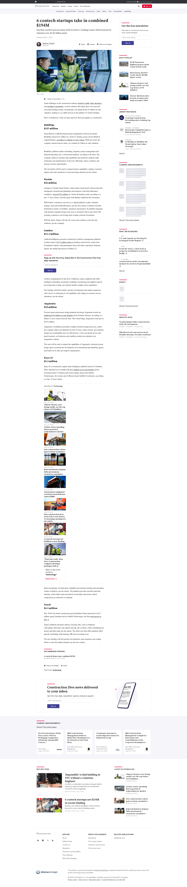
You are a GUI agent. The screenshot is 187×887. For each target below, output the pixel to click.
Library (70, 6)
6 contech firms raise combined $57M (59, 656)
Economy (81, 11)
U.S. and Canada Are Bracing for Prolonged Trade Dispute (133, 239)
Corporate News (70, 11)
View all (121, 153)
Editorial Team (67, 841)
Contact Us (66, 845)
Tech (110, 11)
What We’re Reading (70, 858)
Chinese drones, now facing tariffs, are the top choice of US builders (139, 86)
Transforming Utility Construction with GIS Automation (134, 323)
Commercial (60, 11)
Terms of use (83, 880)
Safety (104, 11)
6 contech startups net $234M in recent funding (82, 801)
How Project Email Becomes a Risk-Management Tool (138, 131)
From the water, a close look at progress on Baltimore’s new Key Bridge (133, 251)
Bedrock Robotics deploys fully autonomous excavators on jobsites (137, 811)
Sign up (148, 6)
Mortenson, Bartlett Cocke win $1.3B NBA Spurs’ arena (139, 75)
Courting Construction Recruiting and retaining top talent (137, 120)
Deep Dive (55, 6)
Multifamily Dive (61, 1)
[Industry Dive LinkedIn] (38, 840)
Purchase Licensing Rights (72, 852)
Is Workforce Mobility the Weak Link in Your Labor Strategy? (136, 144)
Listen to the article (56, 99)
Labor (98, 11)
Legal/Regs (127, 11)
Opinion (63, 6)
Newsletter (66, 848)
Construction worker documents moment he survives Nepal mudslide (135, 262)
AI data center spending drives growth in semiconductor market (136, 788)
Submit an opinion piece (96, 845)
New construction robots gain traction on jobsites (137, 800)
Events (76, 6)
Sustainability (117, 11)
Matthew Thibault (48, 43)
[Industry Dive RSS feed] (53, 840)
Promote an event (132, 306)
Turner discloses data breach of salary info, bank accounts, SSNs (139, 98)
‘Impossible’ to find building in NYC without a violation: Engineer (82, 778)
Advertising (92, 838)
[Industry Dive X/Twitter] (48, 840)
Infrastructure (90, 11)
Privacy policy (72, 880)
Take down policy (95, 880)
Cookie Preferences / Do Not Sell (113, 880)
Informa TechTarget (101, 870)
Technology (56, 670)
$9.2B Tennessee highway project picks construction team (139, 64)
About (65, 838)
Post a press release (132, 220)
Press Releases (85, 6)
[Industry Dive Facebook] (43, 840)
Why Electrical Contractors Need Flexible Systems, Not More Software (135, 333)
